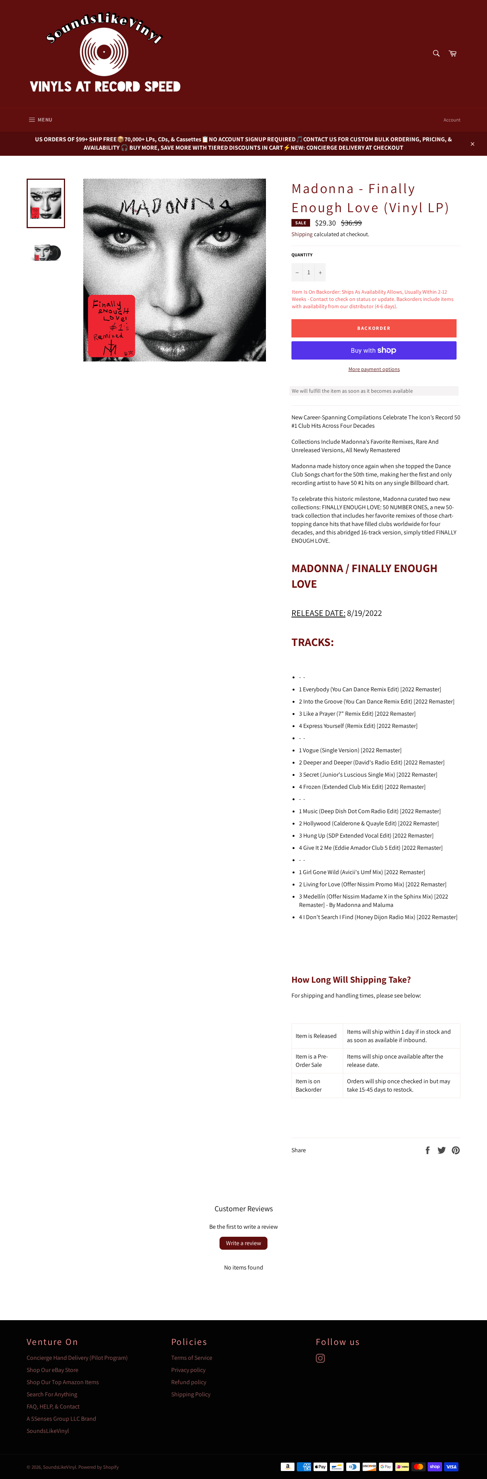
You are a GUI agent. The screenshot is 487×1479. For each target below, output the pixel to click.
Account (452, 120)
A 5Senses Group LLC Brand (61, 1419)
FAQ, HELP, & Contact (53, 1406)
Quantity (301, 254)
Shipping (302, 234)
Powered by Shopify (98, 1467)
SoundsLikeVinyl (48, 1431)
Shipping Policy (190, 1394)
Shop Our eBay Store (52, 1370)
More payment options (374, 369)
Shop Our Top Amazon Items (63, 1382)
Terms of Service (191, 1358)
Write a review (243, 1243)
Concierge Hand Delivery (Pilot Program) (77, 1358)
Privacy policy (188, 1370)
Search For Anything (52, 1394)
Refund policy (188, 1382)
